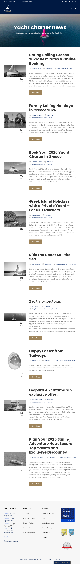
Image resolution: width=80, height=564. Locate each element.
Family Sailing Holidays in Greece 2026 (51, 108)
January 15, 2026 (37, 115)
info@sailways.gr (28, 1)
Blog (58, 68)
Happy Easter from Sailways (46, 353)
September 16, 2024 (38, 457)
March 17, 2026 (36, 68)
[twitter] (69, 1)
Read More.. (36, 92)
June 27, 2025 (36, 215)
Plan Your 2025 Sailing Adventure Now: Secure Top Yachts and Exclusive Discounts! (50, 446)
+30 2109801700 (11, 1)
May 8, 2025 (35, 306)
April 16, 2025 (36, 360)
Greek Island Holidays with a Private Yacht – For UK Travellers (49, 206)
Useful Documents (48, 523)
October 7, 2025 (37, 162)
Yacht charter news (29, 518)
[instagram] (75, 1)
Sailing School (52, 309)
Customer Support (48, 513)
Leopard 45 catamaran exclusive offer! (50, 392)
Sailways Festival (28, 523)
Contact (44, 537)
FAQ (43, 518)
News (70, 68)
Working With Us (28, 528)
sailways (49, 68)
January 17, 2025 (37, 400)
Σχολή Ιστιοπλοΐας (45, 301)
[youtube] (72, 1)
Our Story (26, 513)
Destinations (64, 68)
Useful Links (46, 532)
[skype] (66, 1)
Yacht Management (29, 532)
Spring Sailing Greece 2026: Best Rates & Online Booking (52, 59)
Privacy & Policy (47, 528)
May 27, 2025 (36, 264)
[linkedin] (62, 1)
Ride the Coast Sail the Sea (49, 257)
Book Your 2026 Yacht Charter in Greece (49, 154)
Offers (50, 118)
